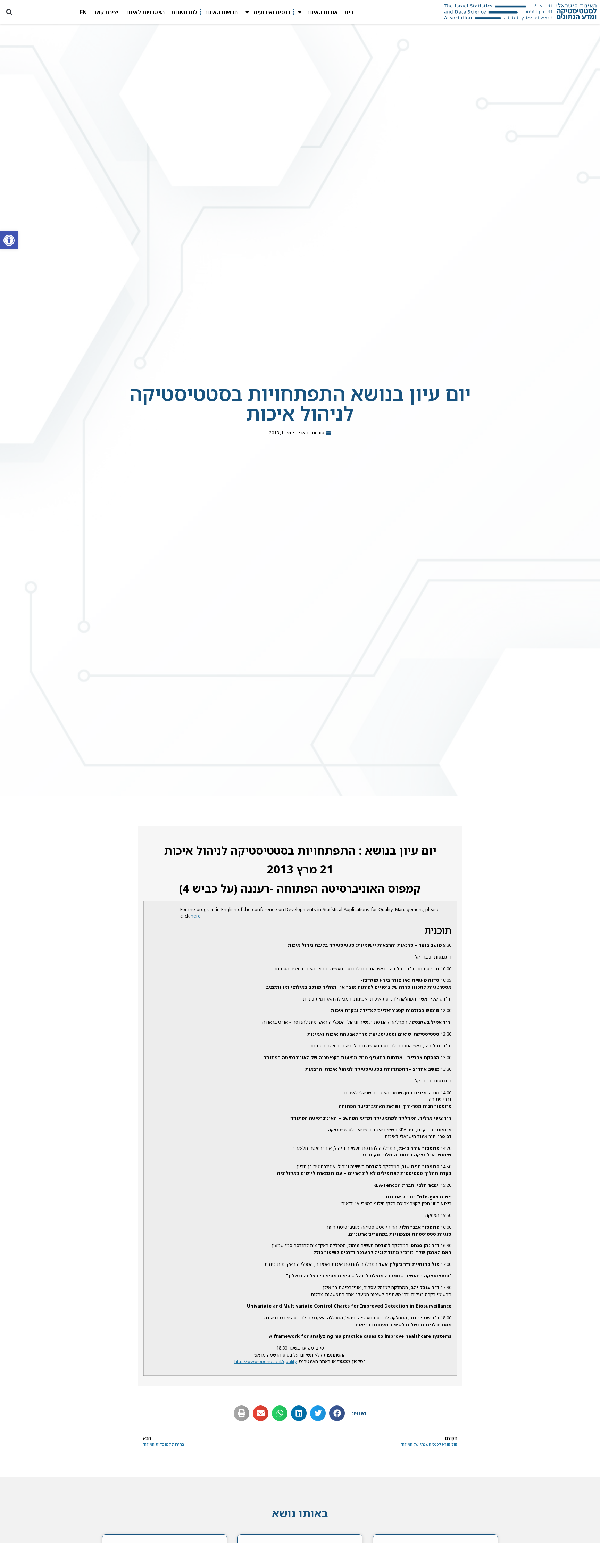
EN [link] (83, 12)
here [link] (196, 916)
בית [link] (348, 12)
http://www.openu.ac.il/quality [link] (265, 1361)
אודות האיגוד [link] (322, 12)
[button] (9, 12)
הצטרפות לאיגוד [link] (145, 12)
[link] (9, 240)
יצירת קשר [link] (105, 12)
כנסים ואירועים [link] (271, 12)
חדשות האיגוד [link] (221, 12)
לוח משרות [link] (184, 12)
